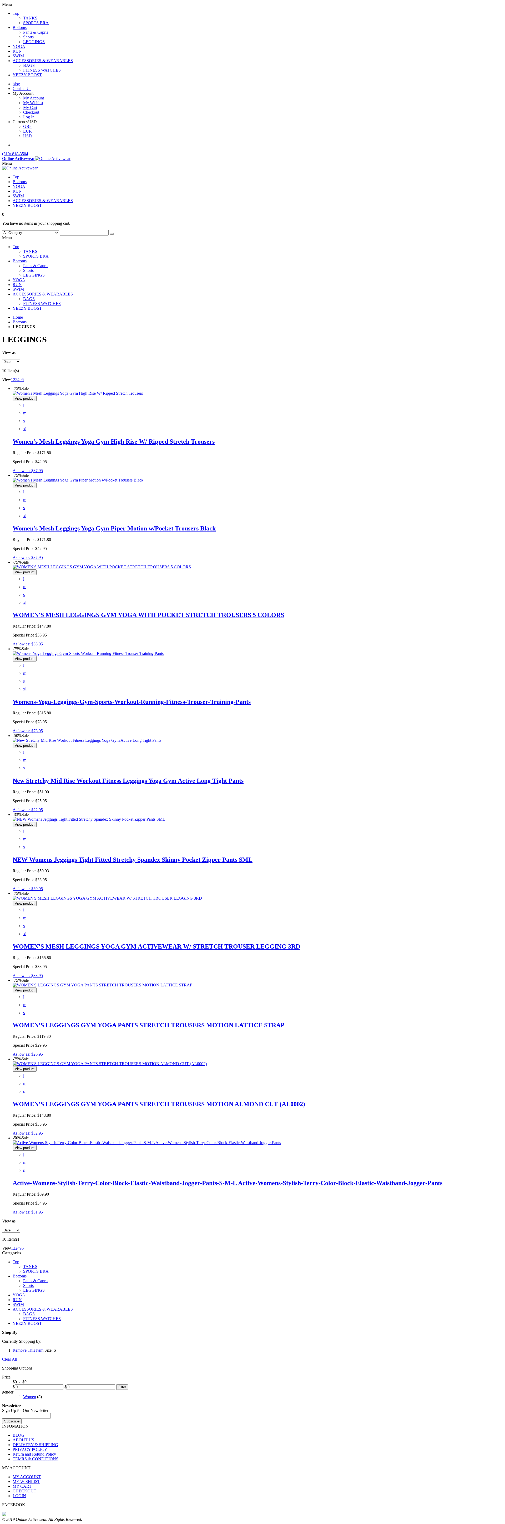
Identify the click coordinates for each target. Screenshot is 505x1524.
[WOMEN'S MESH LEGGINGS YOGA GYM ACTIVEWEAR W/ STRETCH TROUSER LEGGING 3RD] (107, 898)
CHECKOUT (24, 1491)
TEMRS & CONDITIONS (35, 1459)
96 (21, 379)
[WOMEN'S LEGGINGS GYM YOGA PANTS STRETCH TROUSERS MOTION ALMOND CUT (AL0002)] (110, 1063)
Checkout (31, 112)
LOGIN (19, 1495)
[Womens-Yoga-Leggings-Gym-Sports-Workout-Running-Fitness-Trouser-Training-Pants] (88, 653)
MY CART (22, 1486)
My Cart (30, 107)
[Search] (112, 234)
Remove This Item (28, 1350)
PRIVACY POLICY (30, 1449)
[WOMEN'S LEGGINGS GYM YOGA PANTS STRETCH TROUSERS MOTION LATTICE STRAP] (102, 985)
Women (29, 1397)
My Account (33, 98)
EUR (27, 131)
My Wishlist (33, 103)
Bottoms (20, 322)
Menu (7, 163)
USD (27, 136)
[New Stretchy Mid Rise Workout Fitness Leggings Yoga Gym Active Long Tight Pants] (87, 740)
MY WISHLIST (26, 1481)
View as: (9, 352)
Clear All (9, 1359)
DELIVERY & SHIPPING (35, 1444)
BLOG (18, 1435)
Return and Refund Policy (34, 1454)
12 (13, 379)
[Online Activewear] (20, 168)
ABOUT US (23, 1440)
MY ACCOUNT (27, 1477)
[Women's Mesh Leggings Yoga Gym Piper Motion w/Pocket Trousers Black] (78, 480)
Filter (122, 1387)
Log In (28, 117)
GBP (27, 126)
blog (16, 84)
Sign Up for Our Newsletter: (25, 1410)
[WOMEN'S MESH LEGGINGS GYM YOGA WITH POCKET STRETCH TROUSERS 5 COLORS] (102, 567)
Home (18, 317)
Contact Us (22, 88)
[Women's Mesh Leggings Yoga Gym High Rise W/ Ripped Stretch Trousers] (78, 393)
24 (17, 379)
